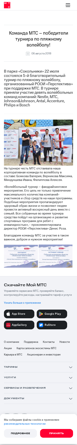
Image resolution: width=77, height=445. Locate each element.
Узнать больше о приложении (22, 303)
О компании (11, 342)
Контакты (49, 342)
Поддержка (31, 342)
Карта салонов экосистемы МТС (36, 348)
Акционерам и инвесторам (44, 355)
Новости (64, 342)
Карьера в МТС (13, 355)
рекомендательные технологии (25, 424)
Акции (8, 348)
